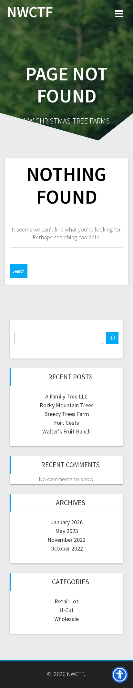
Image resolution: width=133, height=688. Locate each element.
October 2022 (66, 548)
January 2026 (67, 522)
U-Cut (66, 610)
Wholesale (66, 619)
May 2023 (66, 531)
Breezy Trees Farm (66, 414)
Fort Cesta (66, 422)
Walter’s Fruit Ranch (66, 431)
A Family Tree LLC (66, 396)
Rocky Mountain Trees (67, 405)
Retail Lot (66, 601)
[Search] (112, 338)
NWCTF (30, 12)
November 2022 (66, 539)
